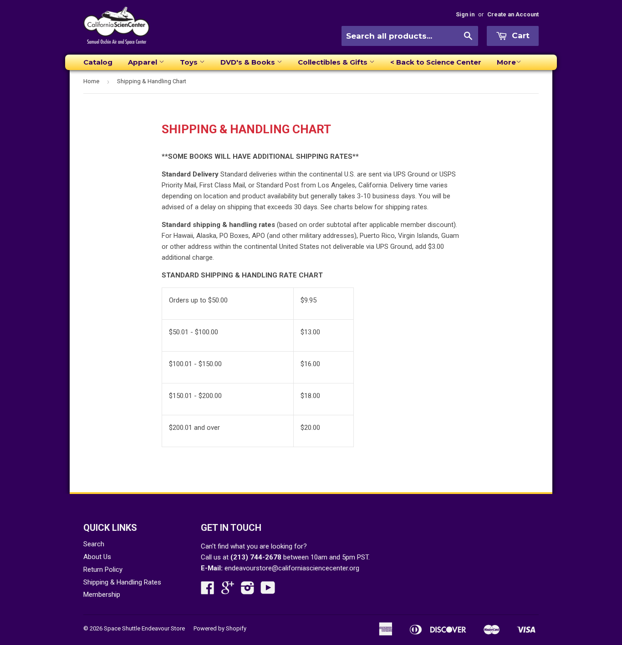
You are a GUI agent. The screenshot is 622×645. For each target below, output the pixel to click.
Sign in (465, 14)
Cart (520, 35)
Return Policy (102, 569)
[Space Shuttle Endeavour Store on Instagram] (248, 591)
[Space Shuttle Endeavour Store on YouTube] (268, 591)
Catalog (97, 62)
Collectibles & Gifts (333, 62)
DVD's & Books (248, 62)
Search (93, 544)
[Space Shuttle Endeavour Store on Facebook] (207, 591)
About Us (97, 557)
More (506, 62)
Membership (101, 594)
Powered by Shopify (220, 628)
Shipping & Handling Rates (122, 582)
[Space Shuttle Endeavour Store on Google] (228, 591)
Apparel (143, 62)
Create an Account (513, 14)
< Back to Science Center (435, 62)
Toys (189, 62)
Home (91, 81)
